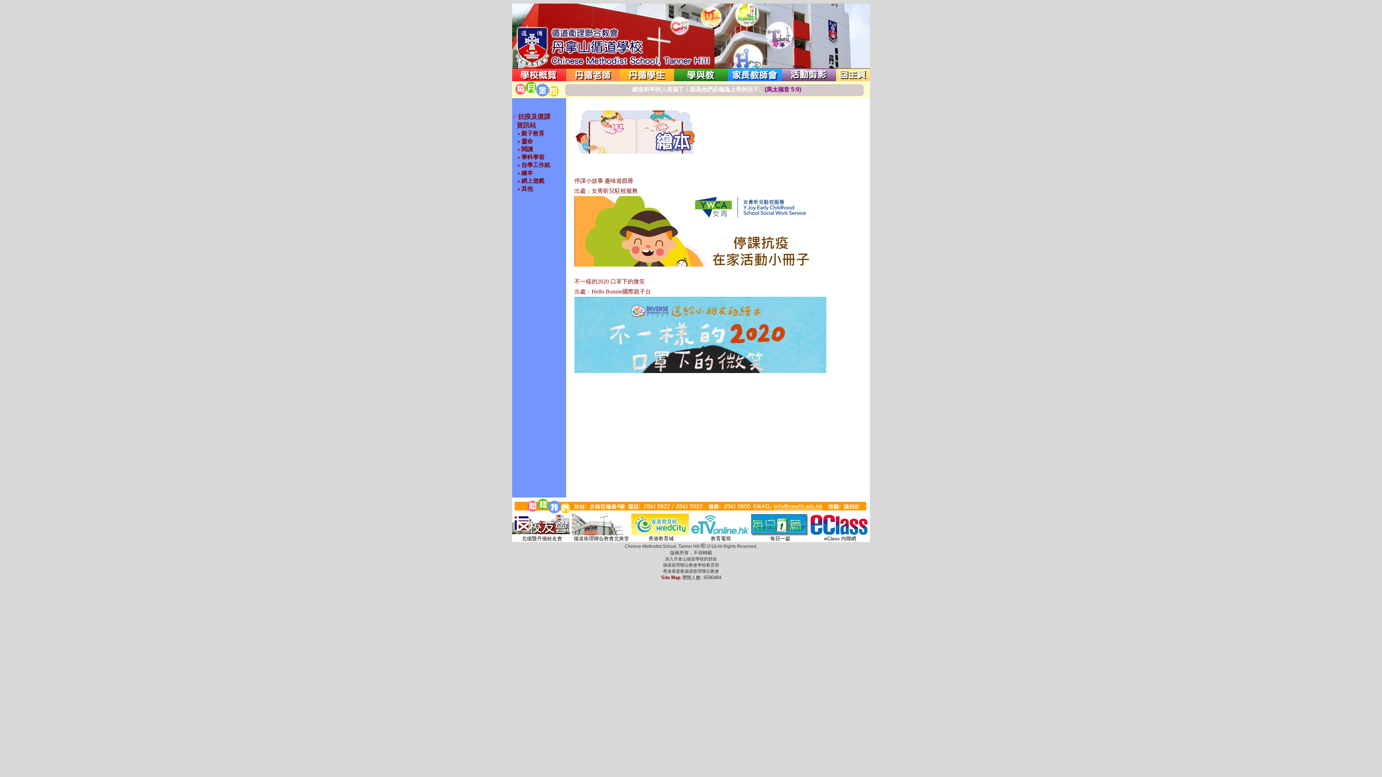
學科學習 (532, 157)
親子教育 (532, 133)
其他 (526, 189)
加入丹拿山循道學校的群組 (691, 559)
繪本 (526, 173)
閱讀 (526, 149)
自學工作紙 (535, 165)
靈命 (526, 141)
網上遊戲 (532, 181)
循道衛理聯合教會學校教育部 (691, 565)
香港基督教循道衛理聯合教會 (691, 571)
